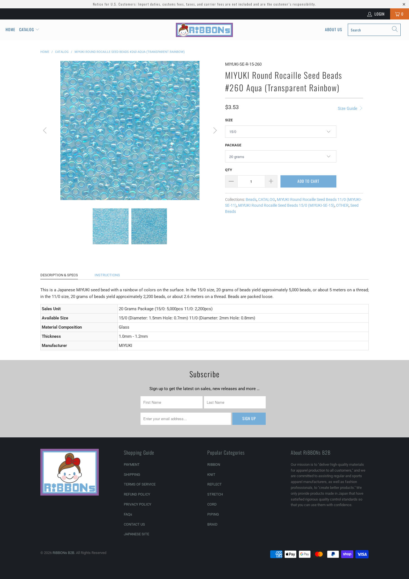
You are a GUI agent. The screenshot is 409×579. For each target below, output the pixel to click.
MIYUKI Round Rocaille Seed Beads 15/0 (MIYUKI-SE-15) (286, 205)
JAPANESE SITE (136, 534)
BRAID (212, 524)
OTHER (342, 205)
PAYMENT (132, 464)
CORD (212, 504)
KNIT (211, 474)
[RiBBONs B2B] (204, 30)
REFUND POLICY (137, 494)
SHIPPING (132, 474)
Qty (228, 170)
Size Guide (348, 108)
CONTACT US (134, 524)
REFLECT (214, 484)
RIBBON (213, 464)
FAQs (128, 514)
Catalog (26, 29)
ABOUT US (333, 29)
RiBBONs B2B (63, 553)
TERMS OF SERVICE (140, 484)
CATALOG (266, 199)
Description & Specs (59, 275)
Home (10, 29)
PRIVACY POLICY (137, 504)
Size (229, 120)
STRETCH (215, 494)
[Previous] (45, 130)
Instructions (107, 275)
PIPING (213, 514)
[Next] (214, 130)
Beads (251, 199)
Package (233, 145)
